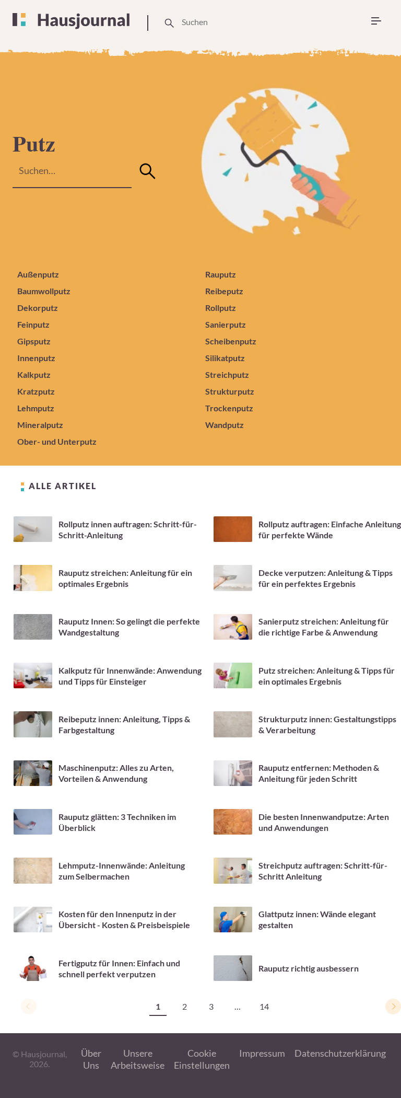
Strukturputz (229, 391)
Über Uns (91, 1059)
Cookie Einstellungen (202, 1059)
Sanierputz (225, 324)
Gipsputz (34, 341)
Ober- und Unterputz (57, 441)
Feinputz (33, 324)
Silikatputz (225, 358)
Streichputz (227, 374)
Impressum (262, 1053)
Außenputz (38, 274)
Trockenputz (229, 408)
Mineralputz (40, 425)
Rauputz (220, 274)
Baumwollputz (43, 291)
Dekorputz (37, 308)
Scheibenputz (230, 341)
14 (264, 1006)
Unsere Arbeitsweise (137, 1059)
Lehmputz (35, 408)
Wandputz (224, 425)
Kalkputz (34, 374)
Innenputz (36, 358)
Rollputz (220, 308)
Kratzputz (36, 391)
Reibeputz (224, 291)
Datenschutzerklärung (340, 1053)
